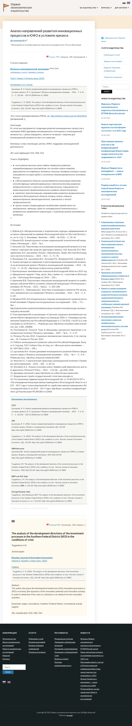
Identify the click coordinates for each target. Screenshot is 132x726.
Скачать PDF (54, 57)
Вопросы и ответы (61, 659)
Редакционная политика (64, 639)
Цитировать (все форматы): (24, 399)
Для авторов (121, 8)
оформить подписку (36, 72)
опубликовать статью (18, 72)
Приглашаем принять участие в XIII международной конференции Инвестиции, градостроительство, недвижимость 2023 (91, 669)
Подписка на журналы (113, 77)
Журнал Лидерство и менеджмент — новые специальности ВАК (112, 171)
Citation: (15, 567)
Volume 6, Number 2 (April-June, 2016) (29, 561)
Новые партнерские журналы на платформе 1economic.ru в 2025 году (113, 127)
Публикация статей (112, 55)
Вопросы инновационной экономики (29, 69)
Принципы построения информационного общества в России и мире (115, 275)
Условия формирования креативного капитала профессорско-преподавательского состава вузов (114, 322)
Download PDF (54, 525)
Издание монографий (113, 61)
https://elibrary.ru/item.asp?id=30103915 (68, 116)
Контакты (6, 659)
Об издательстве (88, 8)
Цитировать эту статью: (21, 85)
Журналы (105, 8)
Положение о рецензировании (66, 649)
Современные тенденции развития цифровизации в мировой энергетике (113, 225)
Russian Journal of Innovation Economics (32, 558)
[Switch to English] (129, 2)
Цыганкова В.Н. (18, 40)
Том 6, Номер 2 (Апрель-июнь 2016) (27, 78)
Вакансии (6, 656)
